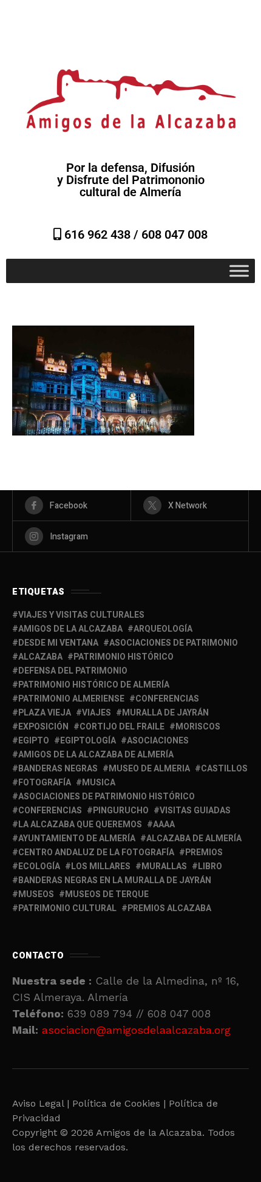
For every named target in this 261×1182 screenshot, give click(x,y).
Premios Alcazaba (169, 908)
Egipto (33, 740)
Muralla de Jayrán (165, 712)
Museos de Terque (107, 894)
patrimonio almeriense (71, 698)
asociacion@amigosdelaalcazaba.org (136, 1029)
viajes (96, 712)
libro (210, 866)
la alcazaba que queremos (80, 824)
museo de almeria (149, 768)
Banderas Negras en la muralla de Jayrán (114, 880)
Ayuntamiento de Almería (76, 838)
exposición (43, 726)
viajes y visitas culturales (81, 615)
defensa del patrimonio (72, 670)
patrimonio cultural (67, 908)
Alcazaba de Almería (194, 838)
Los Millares (100, 866)
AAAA (164, 824)
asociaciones (158, 740)
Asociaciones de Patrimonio (173, 643)
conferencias (167, 698)
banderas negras (58, 768)
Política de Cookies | (120, 1103)
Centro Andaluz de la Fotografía (96, 852)
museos (36, 894)
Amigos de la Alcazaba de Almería (96, 754)
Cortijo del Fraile (122, 726)
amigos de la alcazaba (70, 629)
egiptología (88, 740)
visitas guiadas (195, 810)
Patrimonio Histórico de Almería (93, 684)
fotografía (44, 782)
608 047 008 (174, 234)
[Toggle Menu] (239, 270)
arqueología (163, 629)
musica (98, 782)
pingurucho (121, 810)
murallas (164, 866)
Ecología (39, 866)
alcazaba (40, 657)
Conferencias (50, 810)
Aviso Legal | (40, 1103)
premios (204, 852)
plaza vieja (44, 712)
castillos (224, 768)
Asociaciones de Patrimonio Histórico (106, 796)
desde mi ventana (58, 643)
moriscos (197, 726)
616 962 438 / (101, 234)
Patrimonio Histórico (123, 657)
